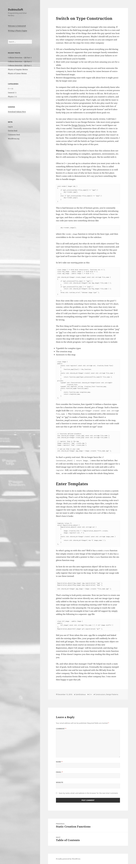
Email (59, 772)
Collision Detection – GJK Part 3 (20, 58)
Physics (11, 97)
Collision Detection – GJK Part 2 (20, 61)
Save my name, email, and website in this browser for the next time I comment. (88, 793)
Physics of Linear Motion (17, 73)
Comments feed (14, 135)
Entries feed (12, 131)
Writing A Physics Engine (17, 31)
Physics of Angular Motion (18, 69)
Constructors (100, 694)
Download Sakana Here (17, 112)
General (11, 93)
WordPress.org (13, 139)
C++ (9, 89)
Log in (10, 127)
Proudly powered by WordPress (68, 859)
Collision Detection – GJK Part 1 (20, 65)
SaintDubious (81, 694)
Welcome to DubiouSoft (17, 26)
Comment (61, 729)
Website (59, 782)
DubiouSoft (15, 9)
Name (59, 762)
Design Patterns (79, 125)
